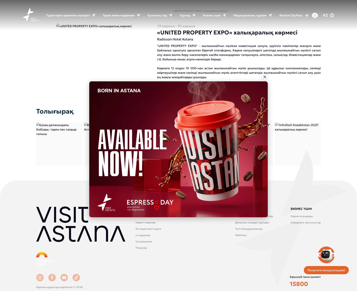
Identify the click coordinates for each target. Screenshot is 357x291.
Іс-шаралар (143, 235)
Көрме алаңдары (302, 216)
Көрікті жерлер (145, 222)
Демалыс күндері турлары (252, 222)
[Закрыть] (265, 77)
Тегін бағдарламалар (249, 228)
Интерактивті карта (148, 228)
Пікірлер (141, 247)
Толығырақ (59, 144)
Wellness (241, 235)
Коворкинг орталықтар (306, 222)
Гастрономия (144, 241)
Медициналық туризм (250, 15)
